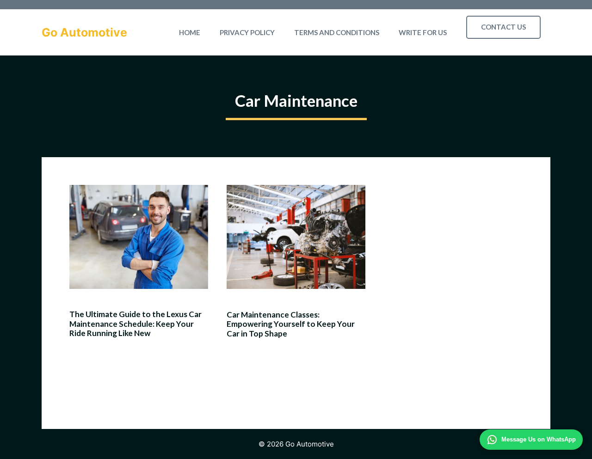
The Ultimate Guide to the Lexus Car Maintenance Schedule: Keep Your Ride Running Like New (135, 323)
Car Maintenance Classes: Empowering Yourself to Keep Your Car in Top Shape (291, 324)
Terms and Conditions (336, 32)
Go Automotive (84, 32)
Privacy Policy (247, 32)
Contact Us (503, 27)
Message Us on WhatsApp (538, 439)
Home (189, 32)
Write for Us (423, 32)
